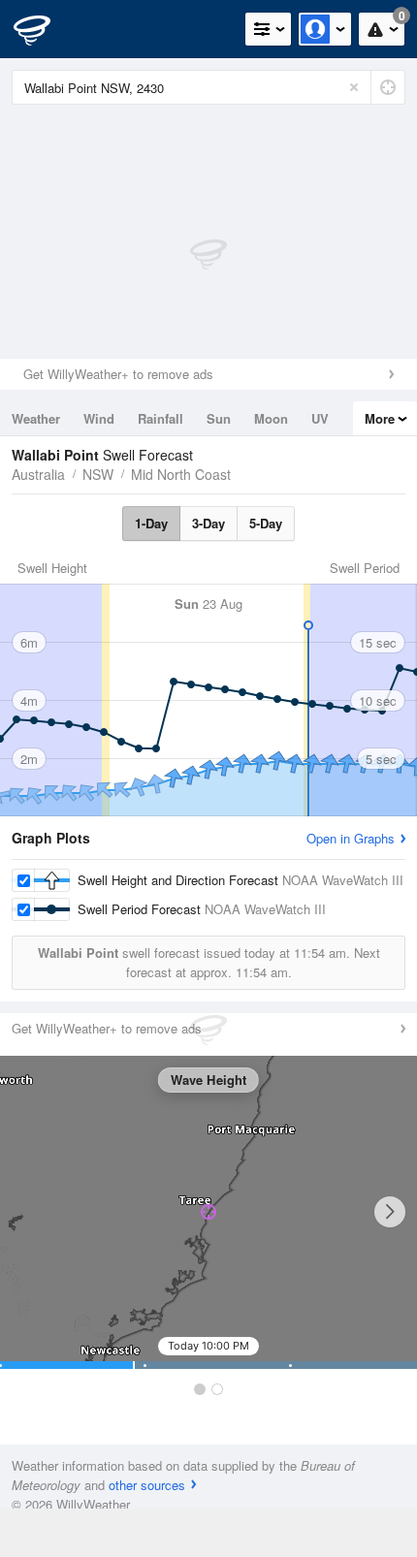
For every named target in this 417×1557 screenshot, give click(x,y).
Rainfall (160, 418)
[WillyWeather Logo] (44, 29)
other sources (147, 1485)
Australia (38, 474)
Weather (36, 418)
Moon (271, 418)
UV (320, 418)
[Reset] (354, 87)
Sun (219, 418)
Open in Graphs (350, 838)
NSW (97, 474)
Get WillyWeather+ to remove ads (118, 374)
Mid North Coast (181, 474)
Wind (98, 418)
